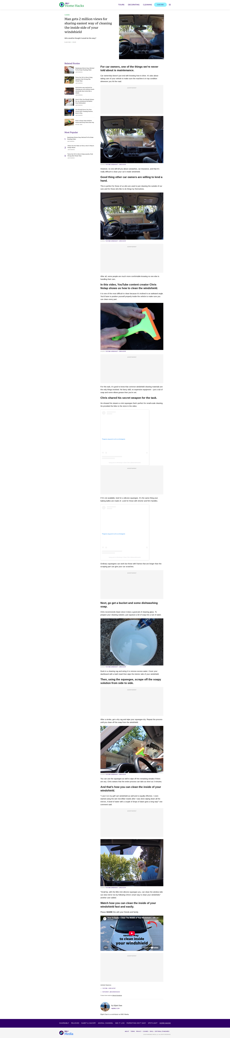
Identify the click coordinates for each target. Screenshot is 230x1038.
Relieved (75, 1023)
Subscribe (160, 4)
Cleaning (147, 4)
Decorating (133, 4)
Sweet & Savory (88, 1023)
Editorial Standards (117, 995)
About (127, 1031)
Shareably (64, 1023)
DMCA (151, 1031)
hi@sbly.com (115, 1008)
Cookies (145, 1031)
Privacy (138, 1031)
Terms (133, 1031)
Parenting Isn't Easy (136, 1023)
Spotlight (152, 1023)
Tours (121, 4)
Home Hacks (165, 1023)
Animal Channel (105, 1023)
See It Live (120, 1023)
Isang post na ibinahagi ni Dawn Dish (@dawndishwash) (125, 462)
